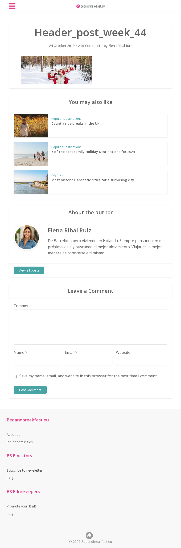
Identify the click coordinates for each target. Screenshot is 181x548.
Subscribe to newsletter (24, 470)
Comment (22, 305)
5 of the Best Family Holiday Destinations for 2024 (93, 151)
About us (13, 434)
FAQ (10, 478)
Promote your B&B (21, 506)
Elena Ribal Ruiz (120, 46)
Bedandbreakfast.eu (96, 541)
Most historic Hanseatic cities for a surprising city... (94, 180)
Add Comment (89, 46)
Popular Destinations (66, 118)
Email (71, 352)
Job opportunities (20, 442)
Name (20, 352)
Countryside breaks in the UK (75, 123)
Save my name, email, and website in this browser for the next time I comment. (88, 376)
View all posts (29, 270)
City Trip (57, 175)
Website (123, 352)
